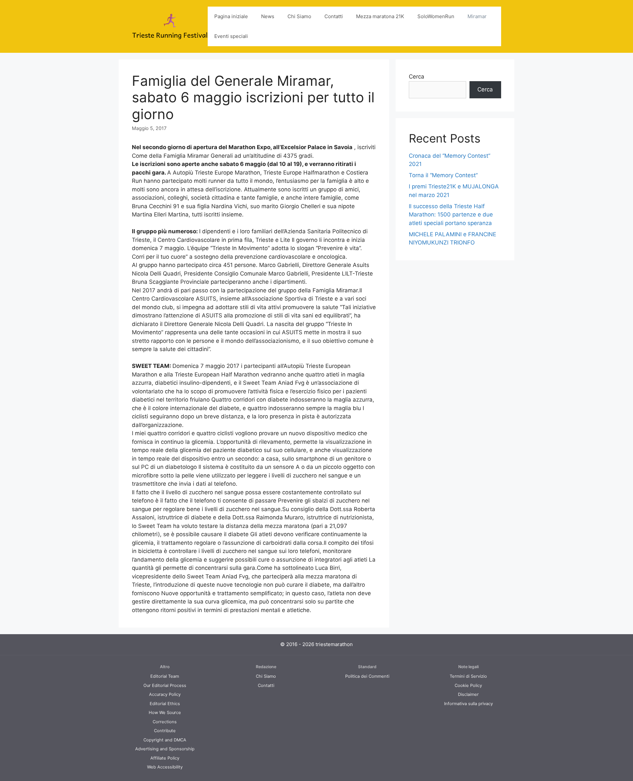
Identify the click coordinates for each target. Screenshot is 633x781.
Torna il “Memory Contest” (443, 175)
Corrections (165, 721)
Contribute (165, 730)
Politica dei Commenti (367, 676)
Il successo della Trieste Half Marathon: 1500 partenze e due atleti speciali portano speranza (451, 214)
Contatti (333, 16)
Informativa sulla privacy (468, 703)
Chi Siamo (299, 16)
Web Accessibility (165, 767)
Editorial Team (164, 676)
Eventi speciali (231, 36)
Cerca (416, 76)
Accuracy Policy (165, 694)
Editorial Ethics (165, 703)
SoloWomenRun (435, 16)
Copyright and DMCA (164, 739)
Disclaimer (468, 694)
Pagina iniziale (231, 16)
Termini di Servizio (468, 676)
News (267, 16)
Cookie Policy (468, 685)
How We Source (165, 712)
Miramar (477, 16)
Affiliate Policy (164, 758)
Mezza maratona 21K (380, 16)
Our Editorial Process (164, 685)
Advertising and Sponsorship (165, 748)
